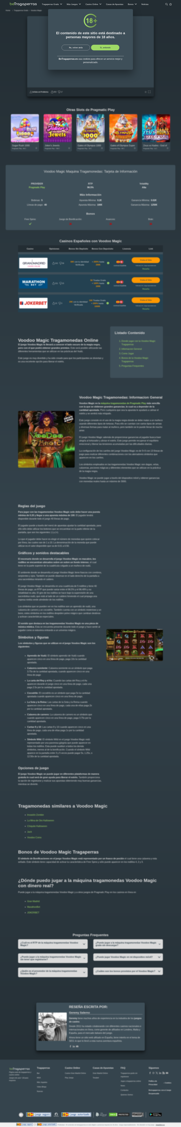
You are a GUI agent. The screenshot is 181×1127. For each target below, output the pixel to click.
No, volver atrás (76, 48)
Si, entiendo (105, 48)
